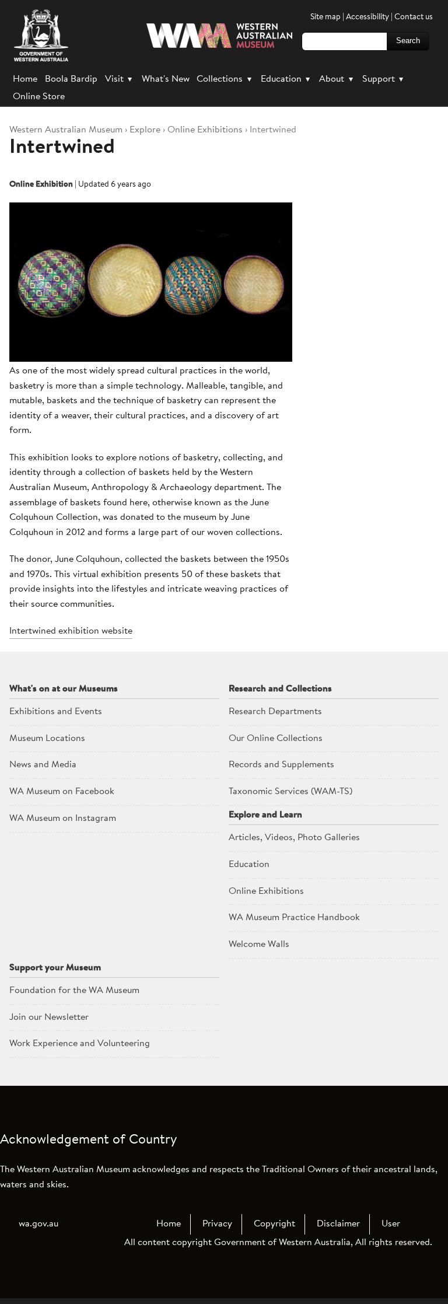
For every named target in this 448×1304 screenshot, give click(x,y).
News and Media (42, 765)
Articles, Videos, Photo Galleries (294, 837)
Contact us (413, 17)
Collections (224, 79)
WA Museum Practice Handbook (294, 917)
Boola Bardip (71, 79)
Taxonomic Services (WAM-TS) (290, 791)
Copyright (274, 1224)
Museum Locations (47, 738)
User (391, 1224)
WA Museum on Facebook (61, 791)
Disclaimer (338, 1224)
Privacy (217, 1224)
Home (25, 79)
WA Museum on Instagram (62, 818)
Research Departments (275, 711)
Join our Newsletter (49, 1017)
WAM (67, 130)
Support (382, 79)
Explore (145, 130)
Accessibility (367, 17)
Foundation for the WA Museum (74, 990)
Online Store (39, 97)
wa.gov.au (38, 1224)
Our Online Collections (276, 738)
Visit (118, 79)
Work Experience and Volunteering (79, 1043)
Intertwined (62, 148)
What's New (166, 79)
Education (285, 79)
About (335, 79)
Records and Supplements (281, 765)
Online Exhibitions (205, 130)
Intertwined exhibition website (70, 631)
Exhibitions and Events (55, 711)
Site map (325, 17)
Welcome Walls (259, 944)
